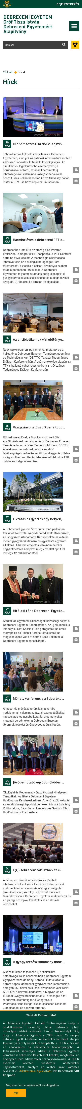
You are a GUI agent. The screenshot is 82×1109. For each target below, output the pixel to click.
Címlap (8, 72)
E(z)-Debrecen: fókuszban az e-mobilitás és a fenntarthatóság (43, 870)
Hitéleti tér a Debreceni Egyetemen (41, 611)
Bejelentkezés (68, 4)
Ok (16, 1093)
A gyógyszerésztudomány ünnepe (39, 962)
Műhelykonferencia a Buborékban (39, 699)
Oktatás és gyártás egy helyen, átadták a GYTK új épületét (43, 519)
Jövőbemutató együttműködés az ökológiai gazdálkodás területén (43, 782)
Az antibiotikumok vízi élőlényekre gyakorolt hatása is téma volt (43, 339)
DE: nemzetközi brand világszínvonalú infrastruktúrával (43, 144)
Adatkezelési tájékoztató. (35, 1071)
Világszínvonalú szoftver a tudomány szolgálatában (43, 427)
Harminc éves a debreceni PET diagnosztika (43, 240)
